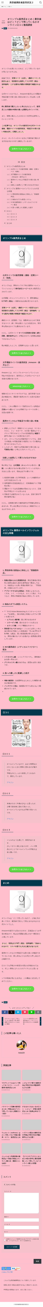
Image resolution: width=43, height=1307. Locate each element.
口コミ (9, 211)
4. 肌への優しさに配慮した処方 (22, 207)
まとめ (9, 223)
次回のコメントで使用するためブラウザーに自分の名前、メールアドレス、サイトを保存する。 (22, 1239)
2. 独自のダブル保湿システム (21, 199)
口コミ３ (14, 219)
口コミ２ (14, 217)
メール (7, 1224)
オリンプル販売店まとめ (16, 166)
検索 (37, 1261)
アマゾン (10, 782)
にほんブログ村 (7, 1272)
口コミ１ (14, 214)
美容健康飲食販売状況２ (21, 2)
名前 (6, 1217)
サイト (6, 1232)
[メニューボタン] (2, 2)
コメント (7, 1191)
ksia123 (21, 1053)
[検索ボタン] (40, 2)
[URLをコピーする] (38, 1012)
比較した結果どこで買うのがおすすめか (25, 185)
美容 (5, 28)
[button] (5, 1012)
